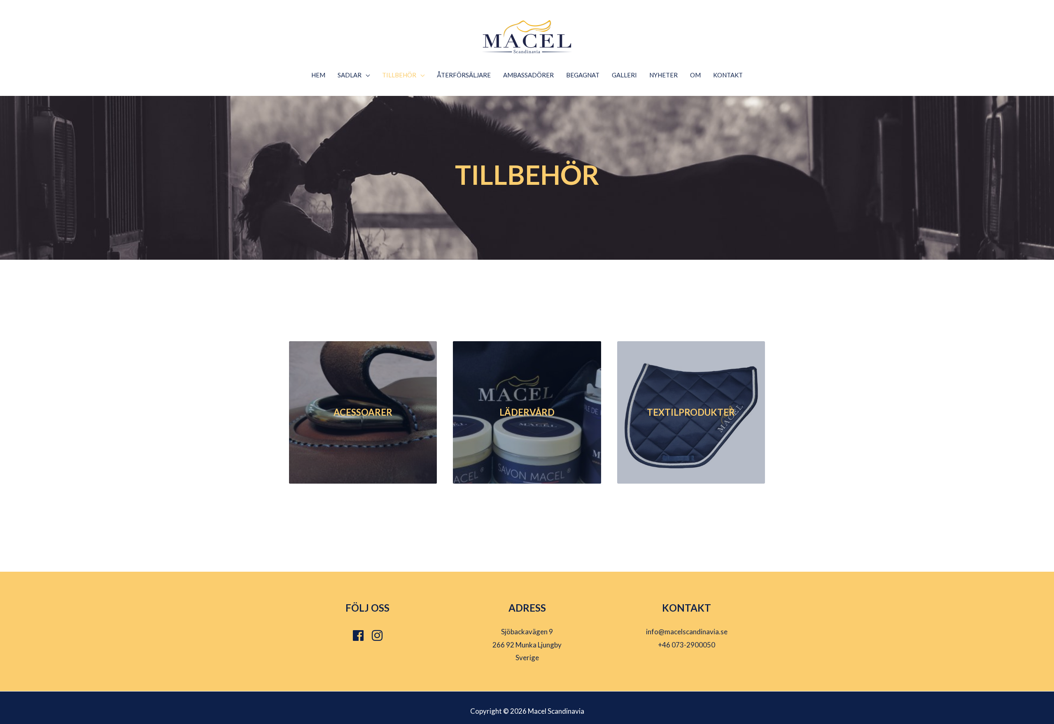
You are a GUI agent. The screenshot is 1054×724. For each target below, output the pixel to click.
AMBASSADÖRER (528, 75)
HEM (318, 75)
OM (695, 75)
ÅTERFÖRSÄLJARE (464, 75)
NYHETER (663, 75)
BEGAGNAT (582, 75)
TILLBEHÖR (399, 75)
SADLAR (349, 75)
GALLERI (624, 75)
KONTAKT (728, 75)
